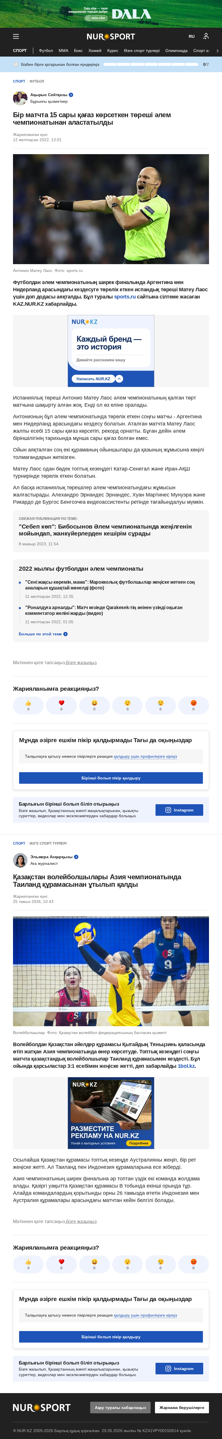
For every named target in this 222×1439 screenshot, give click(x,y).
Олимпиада (176, 50)
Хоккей (94, 50)
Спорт (20, 50)
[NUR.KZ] (111, 36)
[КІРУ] (206, 36)
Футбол (46, 50)
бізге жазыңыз (81, 662)
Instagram (183, 810)
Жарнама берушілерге (182, 1407)
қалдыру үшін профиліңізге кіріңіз (145, 756)
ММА (63, 50)
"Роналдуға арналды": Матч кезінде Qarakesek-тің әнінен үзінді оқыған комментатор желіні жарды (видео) (103, 610)
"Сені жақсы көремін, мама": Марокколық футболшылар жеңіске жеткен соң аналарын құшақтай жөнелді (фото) (110, 585)
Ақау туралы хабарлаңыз (120, 1407)
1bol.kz (186, 1066)
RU (192, 36)
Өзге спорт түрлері (142, 50)
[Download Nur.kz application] (111, 14)
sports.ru (125, 297)
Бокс (78, 50)
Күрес (112, 50)
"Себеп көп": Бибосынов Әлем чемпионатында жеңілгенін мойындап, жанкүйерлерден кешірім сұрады (105, 530)
